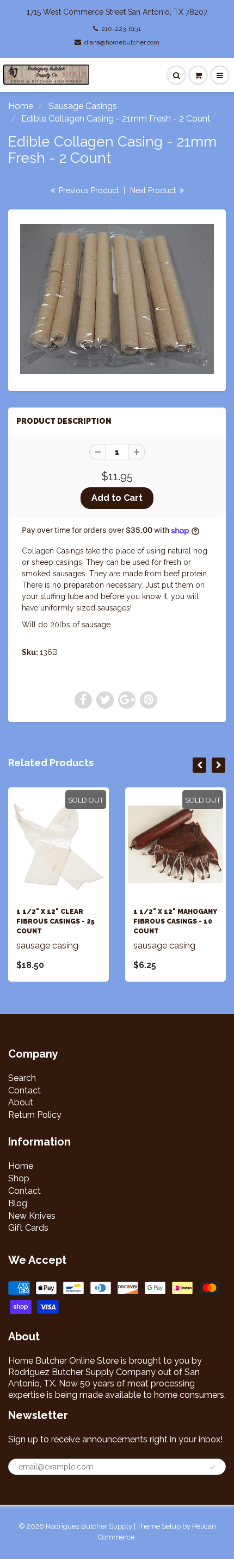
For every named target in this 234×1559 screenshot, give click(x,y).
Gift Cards (28, 1228)
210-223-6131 (121, 29)
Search (22, 1078)
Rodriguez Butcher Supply (89, 1526)
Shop (18, 1178)
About (20, 1102)
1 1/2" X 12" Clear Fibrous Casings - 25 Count (55, 921)
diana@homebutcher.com (121, 42)
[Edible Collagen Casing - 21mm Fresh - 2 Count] (117, 299)
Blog (17, 1203)
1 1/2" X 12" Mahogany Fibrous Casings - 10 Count (175, 921)
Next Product (154, 190)
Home (20, 106)
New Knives (32, 1216)
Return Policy (34, 1115)
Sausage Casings (82, 106)
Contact (24, 1090)
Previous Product (88, 190)
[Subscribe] (212, 1467)
